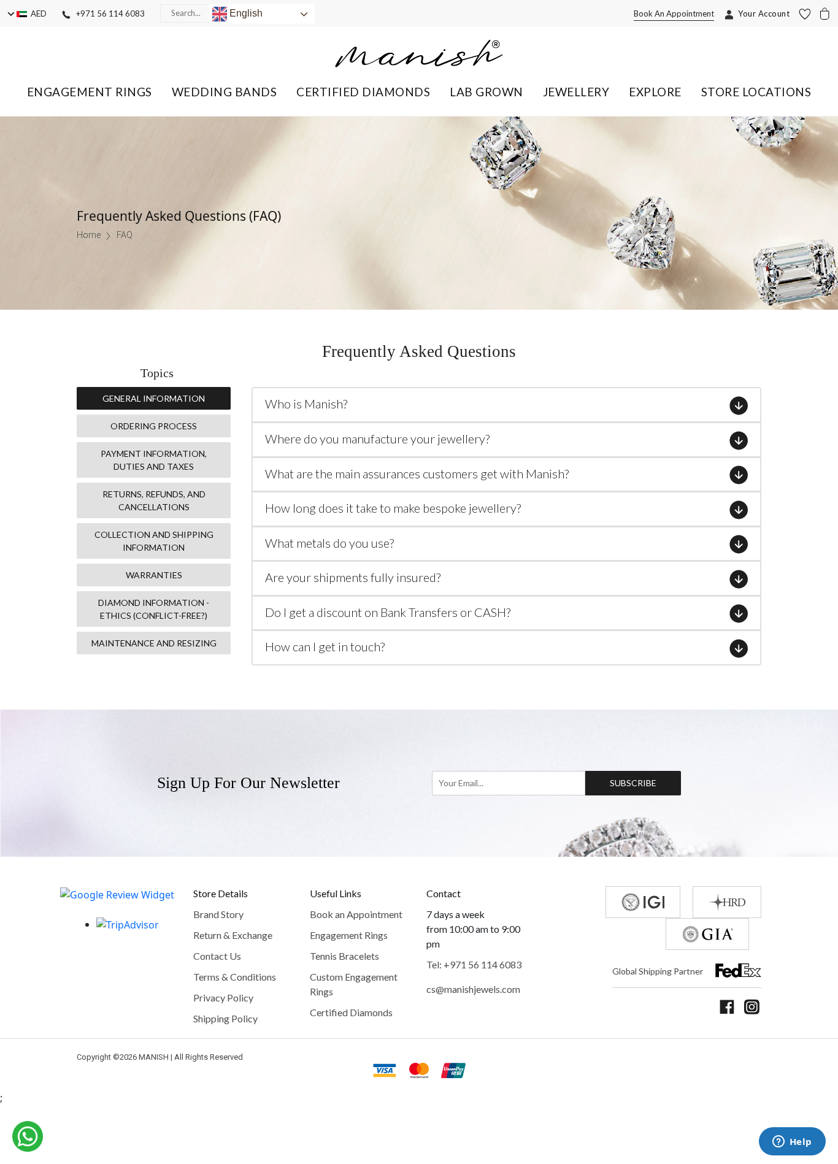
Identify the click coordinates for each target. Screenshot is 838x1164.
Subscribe (633, 783)
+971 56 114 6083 (108, 13)
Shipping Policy (225, 1018)
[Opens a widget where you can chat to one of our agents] (792, 1142)
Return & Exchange (232, 935)
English (245, 13)
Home (89, 235)
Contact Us (217, 956)
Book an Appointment (356, 914)
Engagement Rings (349, 935)
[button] (89, 91)
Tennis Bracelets (344, 956)
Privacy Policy (223, 997)
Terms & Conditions (234, 976)
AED (37, 13)
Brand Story (218, 914)
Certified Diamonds (351, 1012)
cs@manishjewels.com (473, 989)
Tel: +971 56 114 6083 (473, 964)
